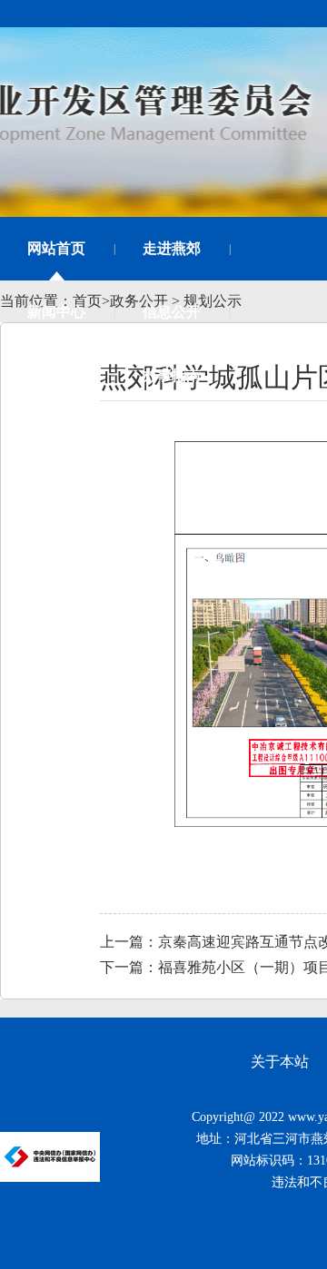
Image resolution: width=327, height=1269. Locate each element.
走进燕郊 (172, 248)
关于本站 (280, 1061)
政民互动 (56, 375)
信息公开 (172, 312)
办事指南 (172, 375)
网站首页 (56, 248)
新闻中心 (56, 312)
